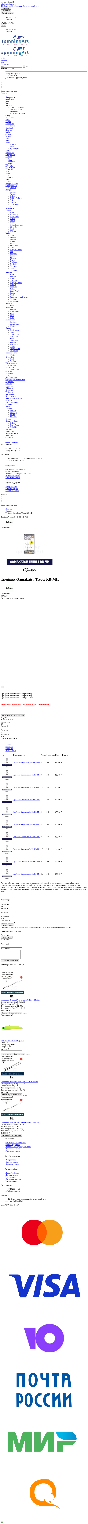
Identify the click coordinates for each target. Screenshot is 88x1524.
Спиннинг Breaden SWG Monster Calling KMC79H (20, 1122)
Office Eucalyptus (16, 225)
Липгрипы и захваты (14, 398)
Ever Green (14, 245)
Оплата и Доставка (13, 471)
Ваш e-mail (5, 944)
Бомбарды (9, 373)
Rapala (12, 293)
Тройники (9, 392)
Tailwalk (9, 165)
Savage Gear (10, 155)
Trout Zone (14, 336)
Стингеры (9, 390)
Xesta (8, 173)
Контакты (5, 64)
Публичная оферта (13, 476)
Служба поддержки (12, 483)
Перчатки (9, 435)
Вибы (8, 233)
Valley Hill (9, 169)
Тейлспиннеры (11, 363)
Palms (8, 151)
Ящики (8, 406)
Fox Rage (13, 322)
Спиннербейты (11, 353)
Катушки (9, 177)
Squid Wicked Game (17, 113)
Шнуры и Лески (12, 184)
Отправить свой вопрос (10, 960)
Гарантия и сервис (13, 478)
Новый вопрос (7, 937)
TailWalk (13, 427)
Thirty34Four (10, 167)
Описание (9, 747)
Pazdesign (13, 264)
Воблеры (9, 272)
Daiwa (8, 120)
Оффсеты (9, 388)
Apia (12, 235)
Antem (12, 212)
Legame (8, 136)
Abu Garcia (10, 99)
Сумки (8, 419)
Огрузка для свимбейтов (15, 380)
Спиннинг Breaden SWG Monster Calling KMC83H (20, 1000)
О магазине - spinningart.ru (16, 469)
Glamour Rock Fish (17, 107)
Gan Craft (9, 128)
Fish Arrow (14, 345)
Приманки (10, 208)
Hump (12, 223)
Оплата (4, 60)
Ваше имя (5, 940)
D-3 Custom (10, 118)
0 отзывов (6, 527)
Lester (12, 146)
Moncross (13, 417)
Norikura (13, 262)
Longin (12, 256)
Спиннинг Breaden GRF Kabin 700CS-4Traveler (19, 1082)
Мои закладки (11, 1177)
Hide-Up (9, 130)
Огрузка (9, 371)
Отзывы (9, 749)
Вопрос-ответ (11, 751)
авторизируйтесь (17, 927)
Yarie (7, 175)
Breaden (9, 105)
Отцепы (9, 400)
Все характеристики (9, 738)
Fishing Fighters (16, 198)
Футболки (9, 437)
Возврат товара (11, 487)
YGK (12, 200)
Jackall (12, 289)
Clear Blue (14, 340)
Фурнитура (10, 382)
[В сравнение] (26, 1013)
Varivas (12, 194)
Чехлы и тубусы (12, 421)
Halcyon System (16, 250)
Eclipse (8, 122)
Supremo (9, 163)
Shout (12, 314)
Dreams (13, 144)
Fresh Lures (14, 330)
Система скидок (12, 489)
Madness (13, 258)
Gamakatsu (10, 124)
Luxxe (12, 126)
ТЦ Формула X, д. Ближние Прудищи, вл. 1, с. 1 (20, 6)
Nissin (8, 142)
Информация (10, 465)
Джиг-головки (11, 378)
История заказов (12, 1175)
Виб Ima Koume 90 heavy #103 (12, 1041)
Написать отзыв (7, 925)
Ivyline (8, 132)
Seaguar (13, 188)
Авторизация (11, 17)
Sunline (13, 192)
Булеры (8, 376)
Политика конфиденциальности (18, 474)
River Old (13, 227)
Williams (13, 231)
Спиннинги (10, 97)
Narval (8, 140)
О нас (3, 58)
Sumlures (13, 270)
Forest (12, 221)
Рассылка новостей (13, 1181)
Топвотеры (10, 367)
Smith (8, 159)
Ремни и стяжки (12, 402)
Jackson (8, 134)
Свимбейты (10, 320)
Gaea (12, 248)
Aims (7, 101)
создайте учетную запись (38, 927)
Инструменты (11, 396)
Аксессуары (10, 394)
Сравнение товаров (13, 1179)
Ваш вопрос (5, 949)
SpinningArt (14, 148)
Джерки (9, 303)
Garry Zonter (15, 425)
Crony (8, 115)
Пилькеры (10, 307)
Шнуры (8, 190)
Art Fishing (14, 215)
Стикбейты (10, 357)
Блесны (8, 210)
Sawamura (14, 351)
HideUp (13, 285)
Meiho (12, 415)
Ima (11, 252)
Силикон (9, 328)
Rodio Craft (10, 153)
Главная (9, 509)
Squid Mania (10, 161)
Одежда (9, 429)
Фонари (9, 404)
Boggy (8, 103)
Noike (12, 347)
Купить (8, 745)
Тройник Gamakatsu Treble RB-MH (26, 762)
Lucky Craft (14, 291)
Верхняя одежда (12, 433)
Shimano (9, 157)
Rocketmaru (14, 111)
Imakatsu (13, 287)
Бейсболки (10, 431)
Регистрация (10, 19)
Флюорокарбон (11, 186)
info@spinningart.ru (8, 4)
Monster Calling (16, 109)
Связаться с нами (12, 491)
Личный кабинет (11, 442)
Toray (12, 206)
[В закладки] (24, 1013)
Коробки (9, 409)
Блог (3, 62)
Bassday (13, 237)
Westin (8, 171)
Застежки (9, 386)
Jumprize (13, 254)
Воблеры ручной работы (19, 297)
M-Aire (8, 138)
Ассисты (9, 384)
